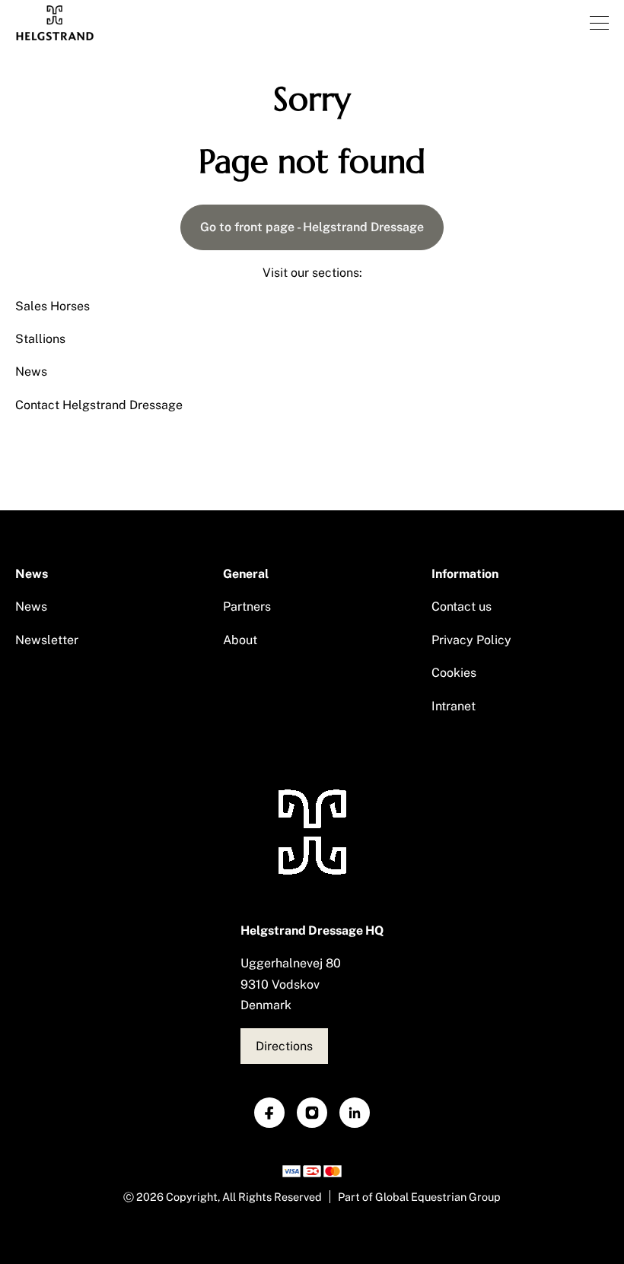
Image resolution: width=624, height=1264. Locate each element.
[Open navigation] (599, 23)
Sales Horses (52, 306)
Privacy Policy (471, 640)
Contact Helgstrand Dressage (99, 405)
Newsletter (46, 640)
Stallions (40, 339)
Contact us (461, 606)
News (31, 371)
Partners (247, 606)
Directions (284, 1046)
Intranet (453, 706)
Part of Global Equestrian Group (419, 1196)
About (240, 640)
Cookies (453, 672)
